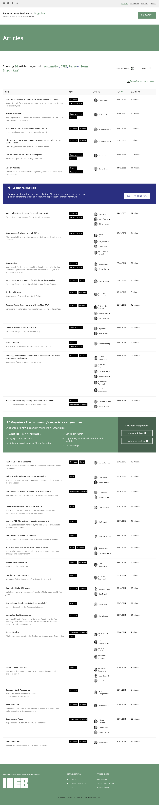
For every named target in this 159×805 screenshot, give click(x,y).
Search (153, 3)
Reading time (136, 92)
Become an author (104, 787)
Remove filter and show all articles (142, 81)
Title (7, 92)
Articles (124, 3)
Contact (70, 787)
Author (96, 92)
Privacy (79, 798)
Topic (71, 92)
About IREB (71, 779)
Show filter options (123, 68)
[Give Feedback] (8, 3)
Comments (134, 3)
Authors (144, 3)
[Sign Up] (4, 3)
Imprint (70, 798)
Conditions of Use (92, 798)
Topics (148, 15)
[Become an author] (17, 3)
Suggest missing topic (137, 196)
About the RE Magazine (76, 783)
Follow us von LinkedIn (136, 433)
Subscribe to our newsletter (135, 441)
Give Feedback (102, 779)
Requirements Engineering (24, 15)
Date (118, 92)
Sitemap (61, 798)
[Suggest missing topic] (13, 3)
